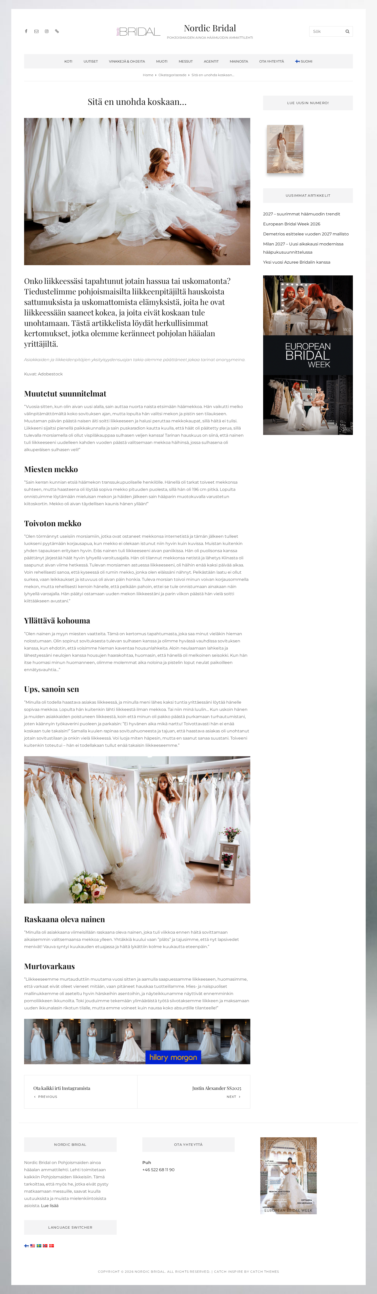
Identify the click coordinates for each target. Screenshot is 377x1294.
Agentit (211, 61)
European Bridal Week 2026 (291, 224)
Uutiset (91, 61)
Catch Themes (264, 1271)
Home (148, 75)
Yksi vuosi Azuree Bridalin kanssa (296, 262)
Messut (186, 61)
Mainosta (239, 61)
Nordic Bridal (210, 28)
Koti (68, 61)
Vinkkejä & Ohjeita (127, 61)
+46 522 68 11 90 (158, 1169)
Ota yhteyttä (271, 61)
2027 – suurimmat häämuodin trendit (301, 214)
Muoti (161, 61)
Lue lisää (49, 1205)
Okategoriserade (172, 75)
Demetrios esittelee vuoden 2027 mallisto (306, 234)
